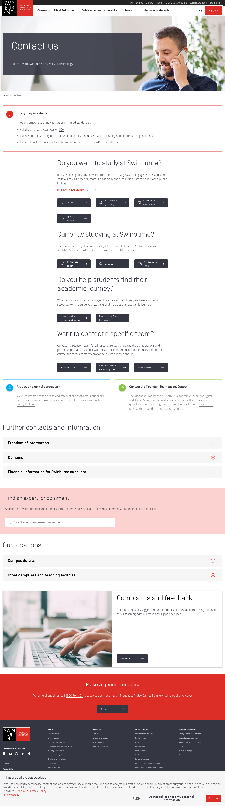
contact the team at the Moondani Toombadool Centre (171, 406)
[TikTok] (29, 754)
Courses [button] (43, 11)
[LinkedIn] (23, 754)
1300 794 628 (74, 695)
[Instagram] (16, 754)
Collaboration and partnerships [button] (101, 11)
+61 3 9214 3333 (64, 136)
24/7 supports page (108, 142)
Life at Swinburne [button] (65, 11)
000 (61, 129)
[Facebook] (4, 754)
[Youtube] (10, 754)
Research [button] (132, 11)
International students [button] (157, 11)
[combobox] (64, 522)
